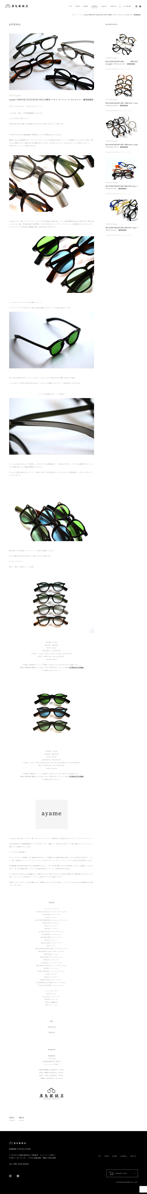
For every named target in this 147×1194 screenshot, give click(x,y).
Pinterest (51, 1032)
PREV (11, 1117)
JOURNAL (94, 6)
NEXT (21, 1117)
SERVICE (113, 6)
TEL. (19, 1164)
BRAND (85, 6)
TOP (70, 6)
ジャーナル (79, 14)
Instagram (52, 1027)
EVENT (77, 6)
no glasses (104, 6)
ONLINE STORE (121, 1173)
